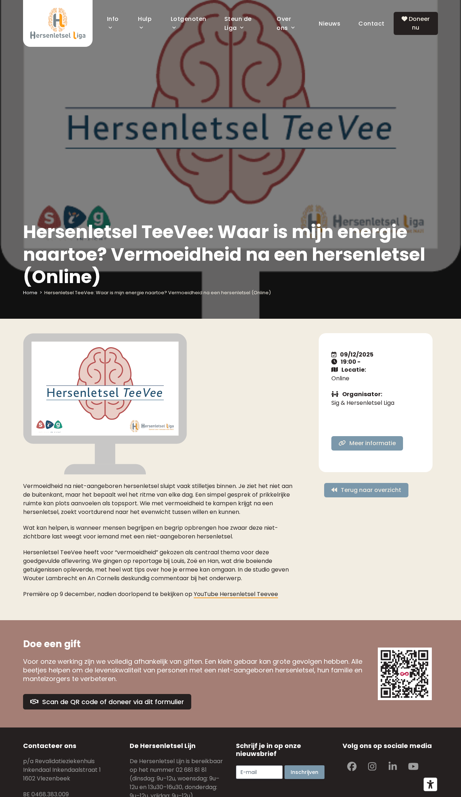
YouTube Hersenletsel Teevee (236, 594)
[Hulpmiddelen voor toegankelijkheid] (430, 784)
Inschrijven (304, 772)
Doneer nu (418, 23)
